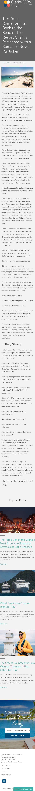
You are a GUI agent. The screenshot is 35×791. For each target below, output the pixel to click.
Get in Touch (17, 735)
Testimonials (6, 775)
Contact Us (5, 768)
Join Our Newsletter (23, 789)
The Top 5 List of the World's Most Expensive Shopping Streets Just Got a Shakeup (17, 543)
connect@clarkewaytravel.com (12, 762)
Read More (3, 564)
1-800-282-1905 (9, 759)
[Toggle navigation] (30, 4)
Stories (10, 63)
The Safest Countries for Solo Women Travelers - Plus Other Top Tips (17, 666)
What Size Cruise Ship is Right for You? (14, 605)
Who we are (6, 765)
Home (5, 63)
